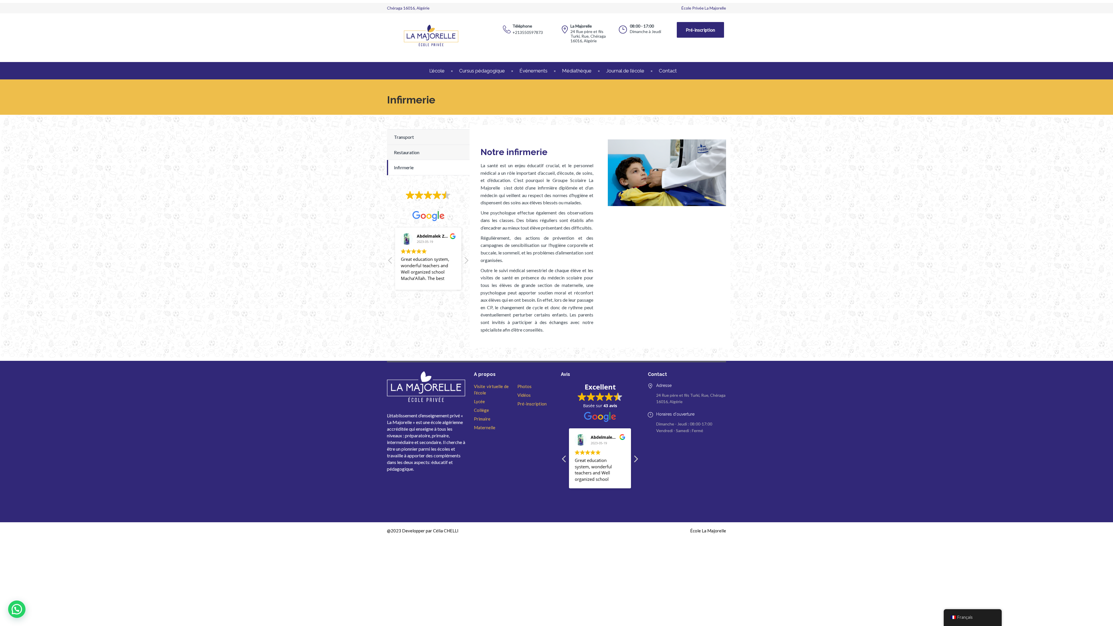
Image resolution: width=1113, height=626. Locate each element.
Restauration (406, 152)
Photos (524, 386)
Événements (533, 71)
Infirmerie (404, 167)
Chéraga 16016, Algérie (408, 8)
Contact (668, 71)
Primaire (482, 418)
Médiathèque (577, 71)
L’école (437, 71)
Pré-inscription (700, 29)
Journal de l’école (625, 71)
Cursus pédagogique (482, 71)
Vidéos (524, 395)
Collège (481, 410)
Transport (404, 137)
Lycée (479, 401)
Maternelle (484, 427)
